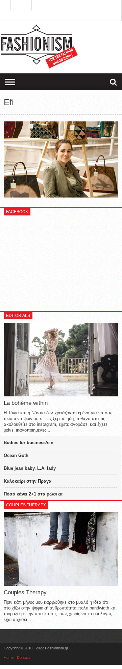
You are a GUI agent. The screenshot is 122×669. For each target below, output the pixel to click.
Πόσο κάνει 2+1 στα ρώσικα (33, 494)
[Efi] (61, 196)
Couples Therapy (25, 592)
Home (9, 657)
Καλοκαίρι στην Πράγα (27, 481)
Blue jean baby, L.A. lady (30, 468)
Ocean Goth (16, 455)
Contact (23, 657)
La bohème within (26, 403)
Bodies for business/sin (28, 442)
